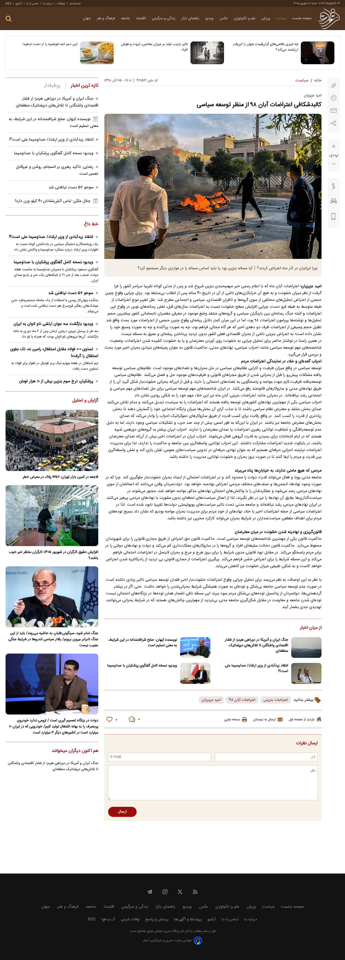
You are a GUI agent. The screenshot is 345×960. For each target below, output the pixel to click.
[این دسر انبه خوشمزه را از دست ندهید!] (97, 52)
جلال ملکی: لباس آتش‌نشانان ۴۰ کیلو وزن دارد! (52, 201)
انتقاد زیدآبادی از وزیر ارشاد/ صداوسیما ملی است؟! (256, 668)
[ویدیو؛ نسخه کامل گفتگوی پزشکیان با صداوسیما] (195, 673)
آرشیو (18, 4)
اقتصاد (141, 18)
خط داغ (91, 224)
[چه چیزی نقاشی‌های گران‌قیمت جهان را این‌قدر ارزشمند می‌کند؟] (317, 52)
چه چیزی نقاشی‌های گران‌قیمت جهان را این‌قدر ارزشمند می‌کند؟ (265, 47)
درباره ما (48, 4)
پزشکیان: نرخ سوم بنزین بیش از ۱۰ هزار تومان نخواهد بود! (58, 385)
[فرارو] (329, 18)
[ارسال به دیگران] (334, 110)
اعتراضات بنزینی (275, 700)
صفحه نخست (302, 18)
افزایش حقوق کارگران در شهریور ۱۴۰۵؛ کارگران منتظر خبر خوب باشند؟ (53, 555)
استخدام (75, 4)
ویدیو (209, 18)
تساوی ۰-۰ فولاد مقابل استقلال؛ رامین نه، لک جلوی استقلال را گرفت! (54, 353)
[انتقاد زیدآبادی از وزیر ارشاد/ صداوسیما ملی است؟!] (306, 673)
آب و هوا (108, 919)
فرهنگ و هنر (106, 18)
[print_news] (333, 98)
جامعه (126, 18)
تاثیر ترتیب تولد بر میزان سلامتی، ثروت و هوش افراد (154, 47)
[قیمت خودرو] (333, 202)
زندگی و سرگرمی (164, 18)
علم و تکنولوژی (245, 18)
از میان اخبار (311, 628)
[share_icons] (333, 123)
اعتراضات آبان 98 (242, 700)
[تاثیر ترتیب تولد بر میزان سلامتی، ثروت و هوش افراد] (207, 52)
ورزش (266, 18)
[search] (9, 19)
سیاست (281, 18)
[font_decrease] (333, 164)
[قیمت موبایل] (333, 218)
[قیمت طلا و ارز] (333, 187)
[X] (180, 892)
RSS (8, 4)
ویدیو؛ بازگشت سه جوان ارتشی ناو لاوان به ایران (53, 324)
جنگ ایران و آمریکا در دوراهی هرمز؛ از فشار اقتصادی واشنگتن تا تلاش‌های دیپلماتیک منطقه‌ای (256, 645)
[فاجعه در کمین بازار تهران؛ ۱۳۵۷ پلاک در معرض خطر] (52, 440)
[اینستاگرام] (165, 892)
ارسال (122, 812)
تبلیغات (61, 4)
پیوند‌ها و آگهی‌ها (188, 919)
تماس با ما (32, 4)
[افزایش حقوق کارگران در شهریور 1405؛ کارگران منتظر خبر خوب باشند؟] (52, 515)
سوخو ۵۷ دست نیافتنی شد (70, 187)
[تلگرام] (150, 892)
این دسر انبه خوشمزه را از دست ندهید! (50, 44)
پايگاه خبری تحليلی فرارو (163, 931)
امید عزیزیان (211, 700)
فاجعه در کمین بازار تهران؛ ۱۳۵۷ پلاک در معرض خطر (60, 477)
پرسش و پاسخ (156, 919)
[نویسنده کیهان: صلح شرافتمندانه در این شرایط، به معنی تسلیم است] (195, 647)
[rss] (195, 892)
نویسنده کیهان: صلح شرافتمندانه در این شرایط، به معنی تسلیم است (142, 642)
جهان (87, 18)
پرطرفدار (52, 86)
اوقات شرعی (130, 919)
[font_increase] (333, 146)
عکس (224, 18)
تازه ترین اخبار (84, 86)
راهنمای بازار (190, 18)
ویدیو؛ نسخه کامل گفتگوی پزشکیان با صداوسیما (142, 665)
